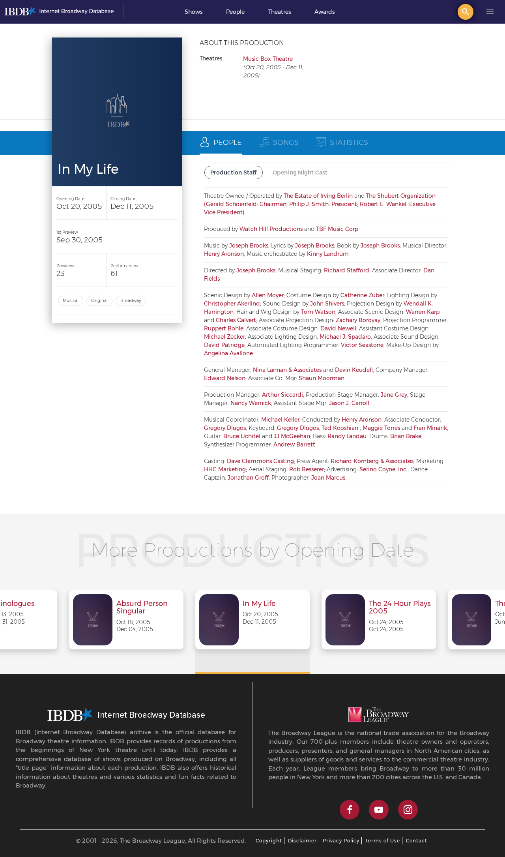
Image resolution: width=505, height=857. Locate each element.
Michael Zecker (224, 336)
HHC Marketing (225, 469)
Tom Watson (318, 311)
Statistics (349, 142)
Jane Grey (394, 394)
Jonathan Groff (248, 477)
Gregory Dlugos (225, 427)
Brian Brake (405, 436)
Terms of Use (382, 841)
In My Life (259, 604)
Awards (324, 11)
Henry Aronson (224, 253)
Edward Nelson (224, 378)
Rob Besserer (306, 469)
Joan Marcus (328, 477)
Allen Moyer (268, 295)
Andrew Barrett (294, 444)
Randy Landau (347, 436)
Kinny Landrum (328, 253)
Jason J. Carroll (349, 403)
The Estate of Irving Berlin (318, 195)
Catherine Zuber (362, 295)
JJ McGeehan (292, 436)
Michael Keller (280, 419)
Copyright (269, 841)
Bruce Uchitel (241, 436)
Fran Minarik (430, 427)
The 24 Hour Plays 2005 (399, 608)
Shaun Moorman (321, 378)
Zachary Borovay (358, 320)
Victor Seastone (362, 345)
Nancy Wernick (250, 403)
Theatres (279, 11)
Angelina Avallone (228, 353)
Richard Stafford (346, 270)
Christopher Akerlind (232, 303)
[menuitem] (193, 12)
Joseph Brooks (248, 245)
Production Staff (233, 172)
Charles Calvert (236, 320)
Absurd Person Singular (142, 608)
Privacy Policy (341, 841)
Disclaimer (302, 841)
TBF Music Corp (337, 229)
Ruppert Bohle (223, 328)
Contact (416, 841)
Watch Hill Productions (271, 229)
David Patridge (224, 345)
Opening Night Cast (300, 172)
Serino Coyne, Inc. (383, 469)
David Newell (338, 328)
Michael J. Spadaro (345, 336)
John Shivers (327, 303)
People (235, 11)
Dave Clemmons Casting (260, 461)
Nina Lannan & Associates (287, 369)
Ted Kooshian (341, 427)
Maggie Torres (381, 427)
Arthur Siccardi (282, 394)
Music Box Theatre (268, 58)
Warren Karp (423, 311)
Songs (286, 142)
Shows (193, 11)
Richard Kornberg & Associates (372, 461)
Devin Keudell (354, 369)
